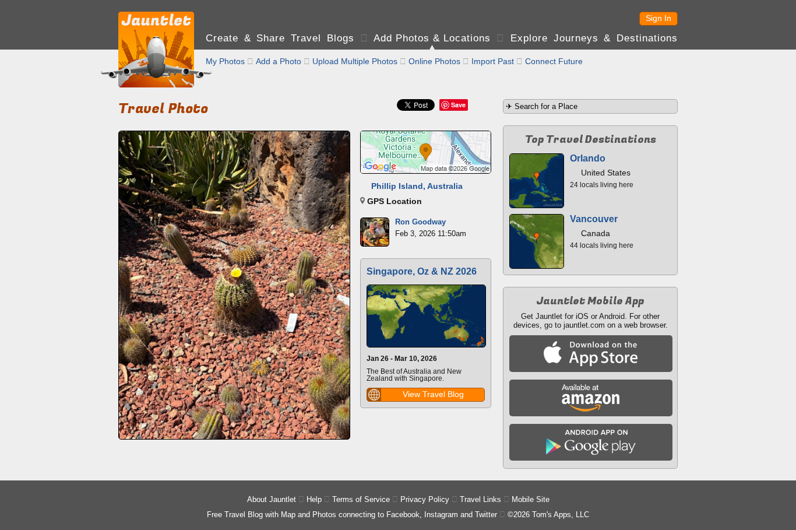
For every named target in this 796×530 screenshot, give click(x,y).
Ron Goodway (420, 221)
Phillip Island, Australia (417, 186)
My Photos (225, 61)
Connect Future (554, 61)
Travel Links (480, 499)
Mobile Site (531, 499)
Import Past (492, 61)
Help (314, 499)
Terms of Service (361, 499)
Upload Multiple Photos (354, 61)
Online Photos (434, 61)
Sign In (658, 18)
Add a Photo (278, 61)
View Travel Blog (433, 394)
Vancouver (594, 219)
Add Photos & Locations (432, 38)
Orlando (587, 158)
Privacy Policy (424, 499)
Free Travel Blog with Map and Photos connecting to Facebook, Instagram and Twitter (352, 514)
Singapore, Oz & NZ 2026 (422, 271)
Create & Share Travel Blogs (280, 38)
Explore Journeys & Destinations (594, 38)
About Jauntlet (271, 499)
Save (458, 104)
